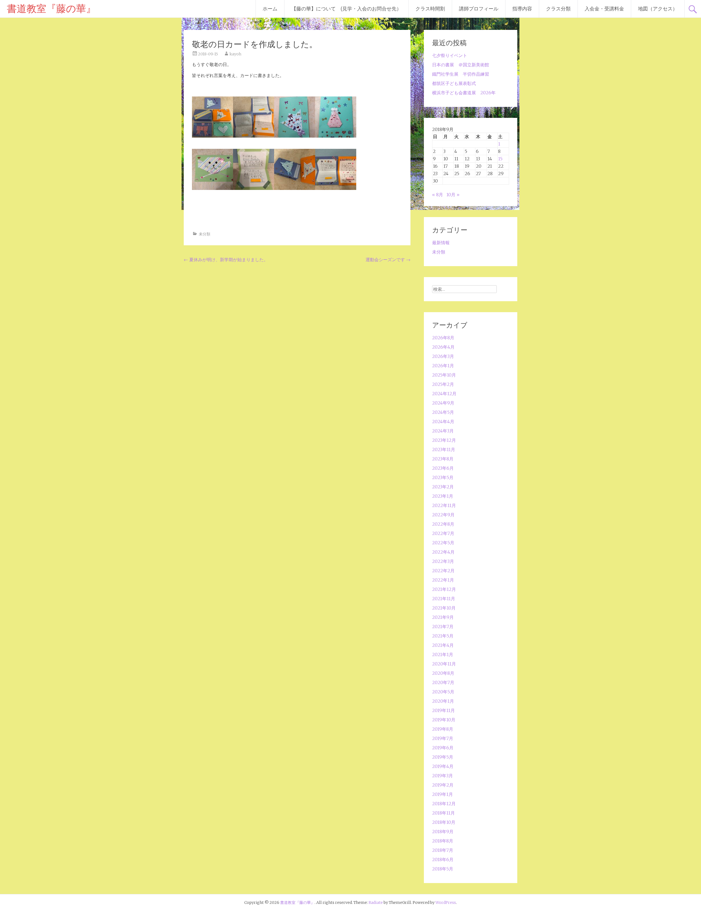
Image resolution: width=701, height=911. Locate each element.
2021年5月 (442, 636)
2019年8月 (442, 729)
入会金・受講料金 (604, 9)
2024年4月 (443, 421)
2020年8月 (443, 673)
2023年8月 (442, 459)
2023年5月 (442, 477)
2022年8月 (443, 524)
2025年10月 (444, 375)
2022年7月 (443, 533)
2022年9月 (443, 514)
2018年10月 (443, 822)
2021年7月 (442, 626)
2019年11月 (443, 710)
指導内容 (522, 9)
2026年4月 (443, 347)
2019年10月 (443, 719)
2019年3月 (442, 775)
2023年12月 (444, 440)
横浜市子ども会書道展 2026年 (464, 92)
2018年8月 (442, 841)
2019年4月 (442, 766)
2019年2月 (442, 785)
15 (500, 158)
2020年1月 (443, 701)
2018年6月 (442, 859)
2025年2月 (443, 384)
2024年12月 (444, 393)
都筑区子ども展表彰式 (454, 83)
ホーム (270, 9)
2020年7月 (443, 682)
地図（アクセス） (657, 9)
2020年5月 (443, 691)
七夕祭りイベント (449, 55)
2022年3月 (443, 561)
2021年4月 (443, 645)
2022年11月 (444, 505)
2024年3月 (443, 431)
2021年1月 (442, 654)
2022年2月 (443, 570)
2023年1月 (442, 496)
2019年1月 (442, 794)
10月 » (452, 194)
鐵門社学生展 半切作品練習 (460, 74)
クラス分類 (558, 9)
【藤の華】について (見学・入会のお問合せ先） (346, 9)
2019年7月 (442, 738)
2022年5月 (443, 542)
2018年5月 (442, 869)
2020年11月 (444, 664)
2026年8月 (443, 337)
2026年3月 (443, 356)
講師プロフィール (478, 9)
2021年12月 (444, 589)
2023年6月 (443, 468)
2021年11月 (443, 598)
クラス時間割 (430, 9)
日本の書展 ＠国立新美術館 (460, 64)
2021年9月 (443, 617)
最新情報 (441, 242)
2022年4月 (443, 552)
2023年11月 (443, 449)
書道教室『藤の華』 (51, 9)
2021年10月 (444, 608)
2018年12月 (444, 803)
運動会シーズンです (388, 259)
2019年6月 (442, 747)
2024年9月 (443, 403)
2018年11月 (443, 813)
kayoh (235, 54)
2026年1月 (443, 365)
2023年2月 (443, 486)
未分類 (204, 234)
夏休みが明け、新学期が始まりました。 (226, 259)
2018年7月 (442, 850)
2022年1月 (443, 580)
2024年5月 (443, 412)
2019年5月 (442, 757)
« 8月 (437, 194)
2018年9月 (442, 831)
